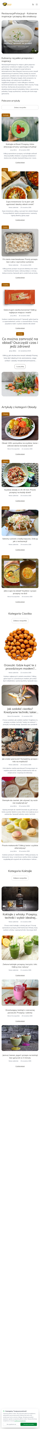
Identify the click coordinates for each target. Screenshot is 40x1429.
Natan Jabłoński (13, 207)
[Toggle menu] (37, 4)
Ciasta (5, 227)
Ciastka (5, 285)
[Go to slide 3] (35, 51)
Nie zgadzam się (11, 1424)
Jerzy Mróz (13, 150)
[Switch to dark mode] (33, 4)
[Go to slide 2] (34, 50)
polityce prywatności (20, 1420)
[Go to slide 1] (32, 50)
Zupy (6, 37)
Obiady (20, 334)
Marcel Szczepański (10, 47)
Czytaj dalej (20, 366)
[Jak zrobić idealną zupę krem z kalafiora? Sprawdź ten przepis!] (20, 37)
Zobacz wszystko (20, 107)
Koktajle (6, 115)
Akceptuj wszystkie (28, 1424)
